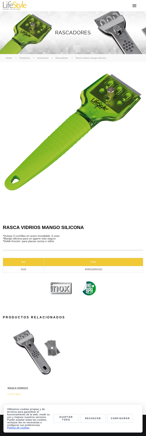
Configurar (120, 418)
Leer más (14, 394)
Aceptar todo (66, 418)
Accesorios (42, 58)
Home (9, 58)
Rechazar (93, 418)
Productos (25, 58)
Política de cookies (18, 427)
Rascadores (62, 58)
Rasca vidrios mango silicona (91, 58)
